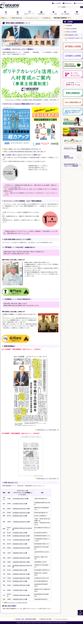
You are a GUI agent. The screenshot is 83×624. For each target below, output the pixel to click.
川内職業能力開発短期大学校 (20, 595)
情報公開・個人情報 (46, 619)
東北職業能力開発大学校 (19, 503)
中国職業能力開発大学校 (19, 570)
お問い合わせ (68, 3)
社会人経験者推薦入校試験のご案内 (73, 39)
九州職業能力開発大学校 (19, 590)
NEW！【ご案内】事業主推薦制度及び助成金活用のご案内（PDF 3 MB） (24, 151)
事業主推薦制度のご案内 (71, 35)
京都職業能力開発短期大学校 (20, 562)
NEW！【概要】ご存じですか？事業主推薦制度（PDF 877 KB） (21, 149)
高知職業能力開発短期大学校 (20, 585)
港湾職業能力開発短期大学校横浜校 (22, 528)
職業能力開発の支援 (17, 17)
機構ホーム (4, 17)
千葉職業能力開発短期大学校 (20, 521)
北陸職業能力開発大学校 (19, 532)
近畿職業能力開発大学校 (19, 553)
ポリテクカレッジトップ (32, 17)
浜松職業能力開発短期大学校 (20, 548)
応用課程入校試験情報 (71, 31)
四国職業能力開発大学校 (19, 581)
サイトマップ (79, 3)
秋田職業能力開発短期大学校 (20, 512)
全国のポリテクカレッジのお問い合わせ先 (15, 602)
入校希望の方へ (47, 17)
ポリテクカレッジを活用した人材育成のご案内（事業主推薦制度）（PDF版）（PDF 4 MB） (31, 99)
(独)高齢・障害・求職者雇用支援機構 (26, 619)
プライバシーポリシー (62, 619)
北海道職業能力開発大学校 (20, 498)
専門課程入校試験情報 (71, 28)
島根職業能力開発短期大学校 (20, 574)
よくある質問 (57, 3)
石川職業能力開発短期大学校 (20, 539)
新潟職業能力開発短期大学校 (20, 535)
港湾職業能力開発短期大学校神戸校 (22, 565)
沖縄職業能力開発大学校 (19, 599)
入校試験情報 (68, 25)
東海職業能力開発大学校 (19, 544)
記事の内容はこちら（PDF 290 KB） (47, 429)
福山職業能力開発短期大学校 (20, 578)
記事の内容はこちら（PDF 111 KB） (47, 478)
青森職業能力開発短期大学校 (20, 508)
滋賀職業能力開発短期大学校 (20, 558)
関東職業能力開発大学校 (19, 515)
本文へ (4, 2)
